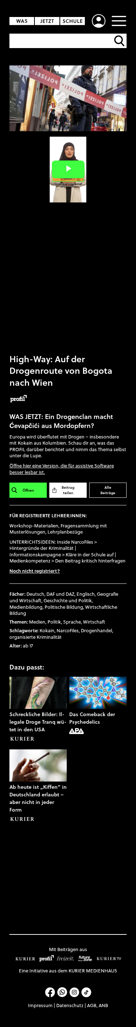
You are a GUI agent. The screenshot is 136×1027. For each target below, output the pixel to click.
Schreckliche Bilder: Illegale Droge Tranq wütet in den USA (37, 722)
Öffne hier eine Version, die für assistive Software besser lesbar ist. (61, 468)
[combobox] (68, 41)
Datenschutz (69, 1005)
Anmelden (99, 21)
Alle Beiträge (107, 490)
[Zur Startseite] (49, 21)
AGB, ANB (97, 1005)
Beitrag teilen (68, 490)
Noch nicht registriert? (34, 571)
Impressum (40, 1005)
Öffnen (28, 490)
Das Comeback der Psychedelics (92, 718)
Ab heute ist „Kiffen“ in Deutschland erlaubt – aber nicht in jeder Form (38, 798)
